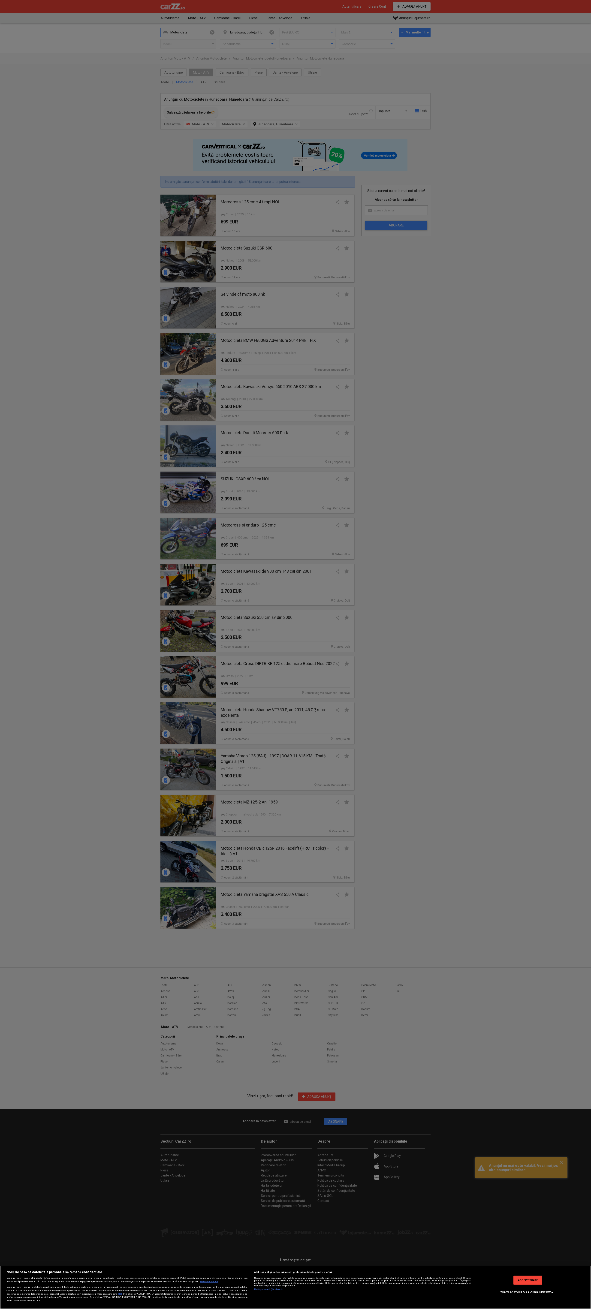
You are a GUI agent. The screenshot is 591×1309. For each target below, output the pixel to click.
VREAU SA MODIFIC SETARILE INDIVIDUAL (526, 1291)
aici (120, 1293)
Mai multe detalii (209, 1281)
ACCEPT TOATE (528, 1280)
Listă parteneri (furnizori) (268, 1289)
